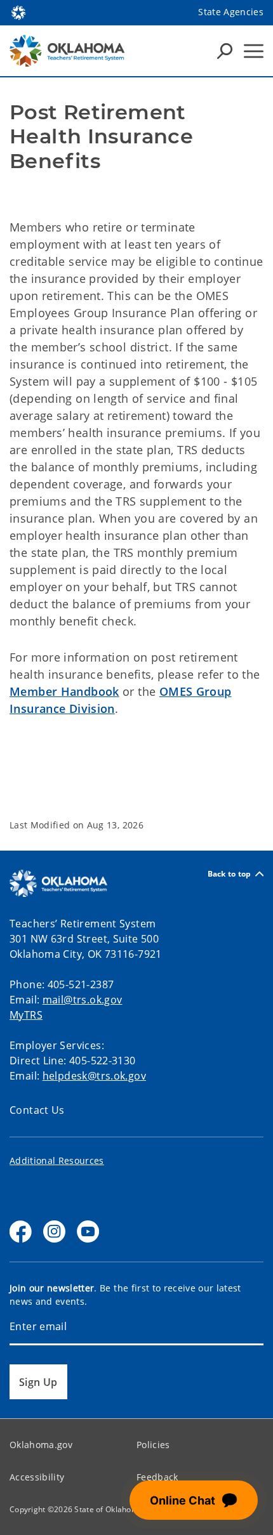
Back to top (229, 874)
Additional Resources (57, 1160)
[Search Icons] (224, 50)
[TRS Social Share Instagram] (54, 1231)
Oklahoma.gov (41, 1445)
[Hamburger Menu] (253, 51)
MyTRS (26, 1015)
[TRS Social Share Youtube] (88, 1231)
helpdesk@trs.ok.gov (94, 1076)
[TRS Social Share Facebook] (21, 1231)
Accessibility (37, 1477)
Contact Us (37, 1110)
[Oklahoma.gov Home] (18, 11)
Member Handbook (64, 691)
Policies (153, 1445)
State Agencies (230, 12)
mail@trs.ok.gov (83, 1000)
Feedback (157, 1477)
